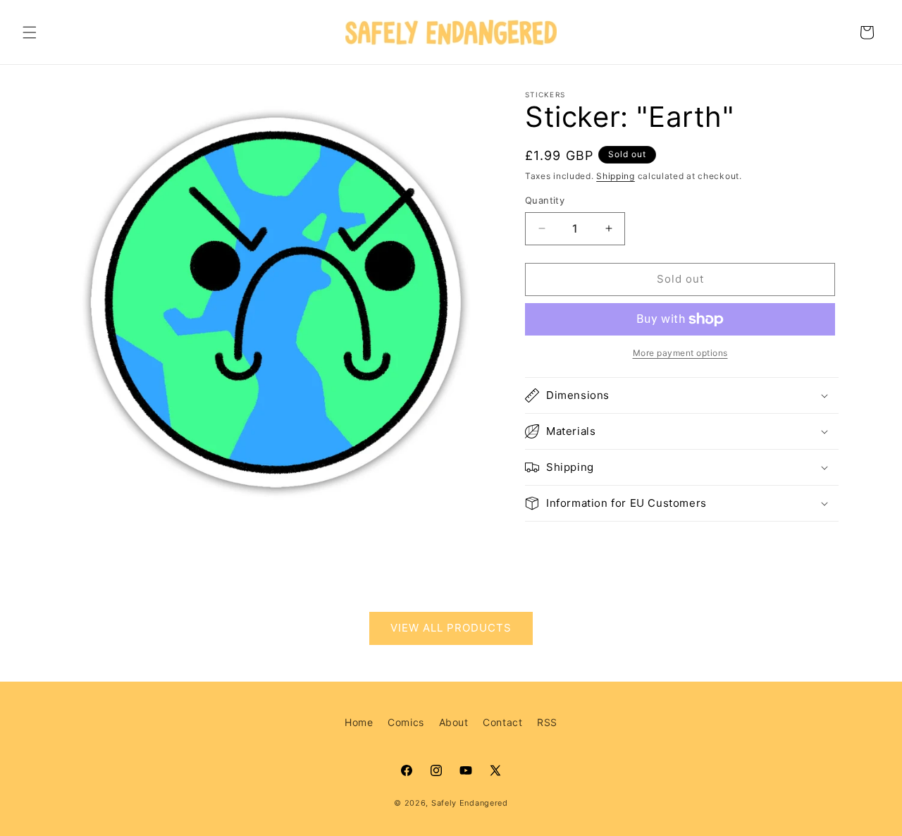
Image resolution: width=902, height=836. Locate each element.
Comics (406, 722)
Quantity (544, 200)
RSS (547, 722)
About (454, 722)
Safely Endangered (469, 803)
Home (359, 722)
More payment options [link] (680, 353)
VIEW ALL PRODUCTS (451, 628)
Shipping (615, 176)
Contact (502, 722)
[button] (29, 32)
